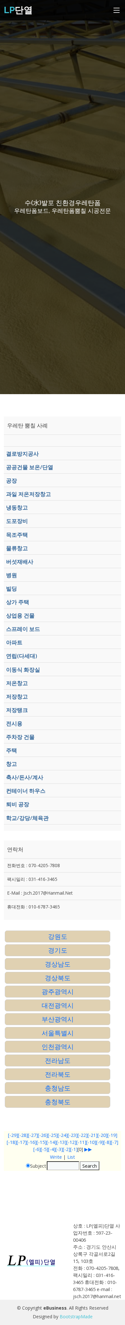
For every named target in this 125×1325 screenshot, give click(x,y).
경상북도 (58, 977)
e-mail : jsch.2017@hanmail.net (40, 893)
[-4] (51, 1149)
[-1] (74, 1149)
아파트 (14, 642)
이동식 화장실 (23, 669)
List (71, 1157)
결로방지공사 (22, 453)
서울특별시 (58, 1033)
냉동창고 (17, 507)
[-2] (66, 1149)
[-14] (51, 1142)
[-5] (44, 1149)
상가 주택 (17, 602)
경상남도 (58, 964)
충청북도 (58, 1101)
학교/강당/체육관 (27, 818)
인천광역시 (58, 1046)
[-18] (12, 1142)
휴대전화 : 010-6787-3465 (33, 907)
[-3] (59, 1149)
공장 (11, 480)
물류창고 (17, 548)
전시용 (14, 723)
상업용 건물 (20, 615)
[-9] (100, 1142)
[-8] (107, 1142)
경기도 (57, 950)
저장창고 (17, 696)
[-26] (43, 1135)
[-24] (63, 1135)
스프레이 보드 (23, 629)
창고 (11, 763)
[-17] (22, 1142)
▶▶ (88, 1149)
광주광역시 (58, 991)
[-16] (32, 1142)
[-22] (83, 1135)
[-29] (13, 1135)
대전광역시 (58, 1005)
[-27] (33, 1135)
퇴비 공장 (17, 804)
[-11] (81, 1142)
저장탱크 (17, 710)
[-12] (71, 1142)
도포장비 (17, 521)
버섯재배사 (19, 561)
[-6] (37, 1149)
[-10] (91, 1142)
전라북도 (58, 1074)
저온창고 (17, 683)
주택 (11, 750)
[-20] (102, 1135)
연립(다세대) (21, 655)
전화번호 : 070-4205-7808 (33, 865)
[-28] (23, 1135)
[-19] (112, 1135)
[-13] (61, 1142)
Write (56, 1157)
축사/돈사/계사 (24, 777)
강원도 (57, 936)
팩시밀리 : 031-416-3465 (32, 879)
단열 (18, 10)
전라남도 (58, 1060)
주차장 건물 (20, 737)
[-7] (114, 1142)
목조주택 (17, 534)
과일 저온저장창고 (28, 494)
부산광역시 (58, 1019)
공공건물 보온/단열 (29, 467)
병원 (11, 575)
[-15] (41, 1142)
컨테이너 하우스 (26, 790)
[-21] (92, 1135)
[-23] (73, 1135)
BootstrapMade (76, 1316)
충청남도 (58, 1088)
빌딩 (11, 588)
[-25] (53, 1135)
